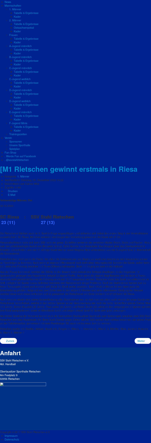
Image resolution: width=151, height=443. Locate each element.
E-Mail (11, 195)
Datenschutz (12, 439)
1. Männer (23, 176)
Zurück (9, 341)
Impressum (11, 435)
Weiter (141, 341)
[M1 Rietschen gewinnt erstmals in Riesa (68, 169)
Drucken (12, 191)
